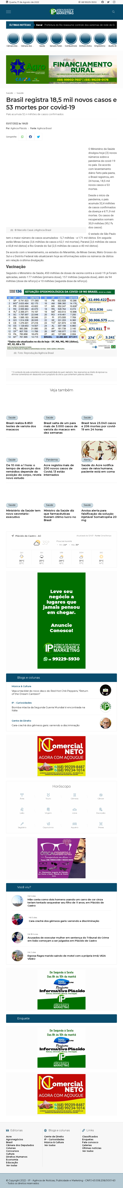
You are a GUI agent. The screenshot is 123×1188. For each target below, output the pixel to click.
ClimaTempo (106, 536)
